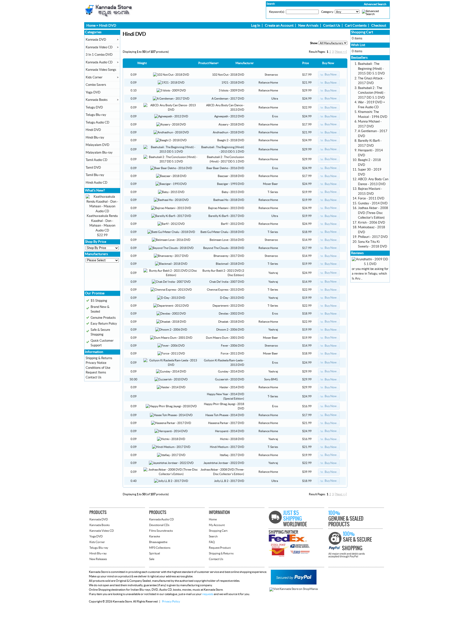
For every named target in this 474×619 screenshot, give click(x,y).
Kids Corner (94, 77)
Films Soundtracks (161, 530)
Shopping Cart (362, 32)
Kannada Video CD (99, 47)
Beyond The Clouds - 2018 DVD (223, 248)
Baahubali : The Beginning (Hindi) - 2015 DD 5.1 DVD (371, 68)
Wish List (358, 45)
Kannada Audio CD (99, 62)
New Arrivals (308, 25)
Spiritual (154, 553)
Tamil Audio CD (96, 160)
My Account (217, 525)
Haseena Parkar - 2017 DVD (226, 423)
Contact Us (331, 25)
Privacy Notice (96, 363)
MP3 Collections (159, 547)
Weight (142, 63)
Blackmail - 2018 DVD (230, 263)
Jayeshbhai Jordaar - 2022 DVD (223, 462)
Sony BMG (271, 379)
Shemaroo (271, 74)
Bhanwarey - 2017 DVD (229, 255)
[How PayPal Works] (293, 583)
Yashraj (273, 272)
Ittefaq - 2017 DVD (232, 455)
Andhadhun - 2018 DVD (228, 132)
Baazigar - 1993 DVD (230, 183)
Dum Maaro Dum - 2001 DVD (225, 337)
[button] (364, 4)
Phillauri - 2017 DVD (373, 237)
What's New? (95, 190)
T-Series (273, 192)
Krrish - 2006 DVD (371, 222)
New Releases (98, 559)
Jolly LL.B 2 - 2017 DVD (229, 480)
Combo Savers (96, 85)
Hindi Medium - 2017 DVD (227, 446)
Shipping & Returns (99, 358)
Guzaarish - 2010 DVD (229, 379)
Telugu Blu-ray (96, 115)
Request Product (220, 547)
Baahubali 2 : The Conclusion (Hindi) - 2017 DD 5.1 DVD (371, 92)
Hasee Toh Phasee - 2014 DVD (224, 415)
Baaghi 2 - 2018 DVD (230, 140)
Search (213, 536)
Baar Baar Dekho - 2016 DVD (225, 168)
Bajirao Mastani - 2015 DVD (226, 208)
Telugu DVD (94, 107)
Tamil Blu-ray (95, 175)
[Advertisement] (100, 278)
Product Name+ (208, 63)
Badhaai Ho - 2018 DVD (228, 199)
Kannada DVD (96, 39)
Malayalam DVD (97, 145)
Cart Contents (356, 25)
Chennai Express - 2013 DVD (225, 289)
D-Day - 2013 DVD (232, 297)
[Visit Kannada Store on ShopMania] (293, 588)
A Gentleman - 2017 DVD (228, 98)
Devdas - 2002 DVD (231, 313)
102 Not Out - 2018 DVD (228, 74)
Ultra (274, 98)
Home (91, 25)
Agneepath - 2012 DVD (229, 116)
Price (305, 63)
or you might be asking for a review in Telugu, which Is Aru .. (370, 273)
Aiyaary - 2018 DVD (231, 124)
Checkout (378, 25)
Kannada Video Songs (101, 69)
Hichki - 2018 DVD (232, 439)
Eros (275, 116)
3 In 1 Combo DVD (99, 54)
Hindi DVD (107, 25)
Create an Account (279, 25)
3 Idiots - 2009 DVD (231, 90)
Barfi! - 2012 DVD (232, 223)
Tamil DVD (93, 167)
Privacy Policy (171, 601)
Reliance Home (268, 82)
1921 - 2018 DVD (232, 82)
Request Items (96, 372)
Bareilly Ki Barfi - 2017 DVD (226, 215)
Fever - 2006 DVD (232, 345)
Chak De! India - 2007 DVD (226, 281)
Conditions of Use (98, 368)
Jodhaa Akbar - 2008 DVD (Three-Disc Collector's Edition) (373, 212)
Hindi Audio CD (96, 182)
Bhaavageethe (158, 542)
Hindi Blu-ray (95, 137)
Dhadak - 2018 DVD (231, 321)
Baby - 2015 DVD (233, 192)
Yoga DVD (93, 92)
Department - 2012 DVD (228, 305)
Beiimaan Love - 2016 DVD (227, 239)
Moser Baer (270, 183)
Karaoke (154, 536)
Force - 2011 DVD (232, 353)
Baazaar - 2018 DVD (231, 176)
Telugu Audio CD (97, 122)
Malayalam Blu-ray (99, 152)
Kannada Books (97, 100)
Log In (255, 25)
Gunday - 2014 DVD (231, 371)
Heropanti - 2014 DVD (229, 431)
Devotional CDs (159, 525)
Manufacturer (245, 63)
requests (207, 594)
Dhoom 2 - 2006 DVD (230, 329)
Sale (151, 559)
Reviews (357, 253)
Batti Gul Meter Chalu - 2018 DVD (222, 231)
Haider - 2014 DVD (231, 387)
